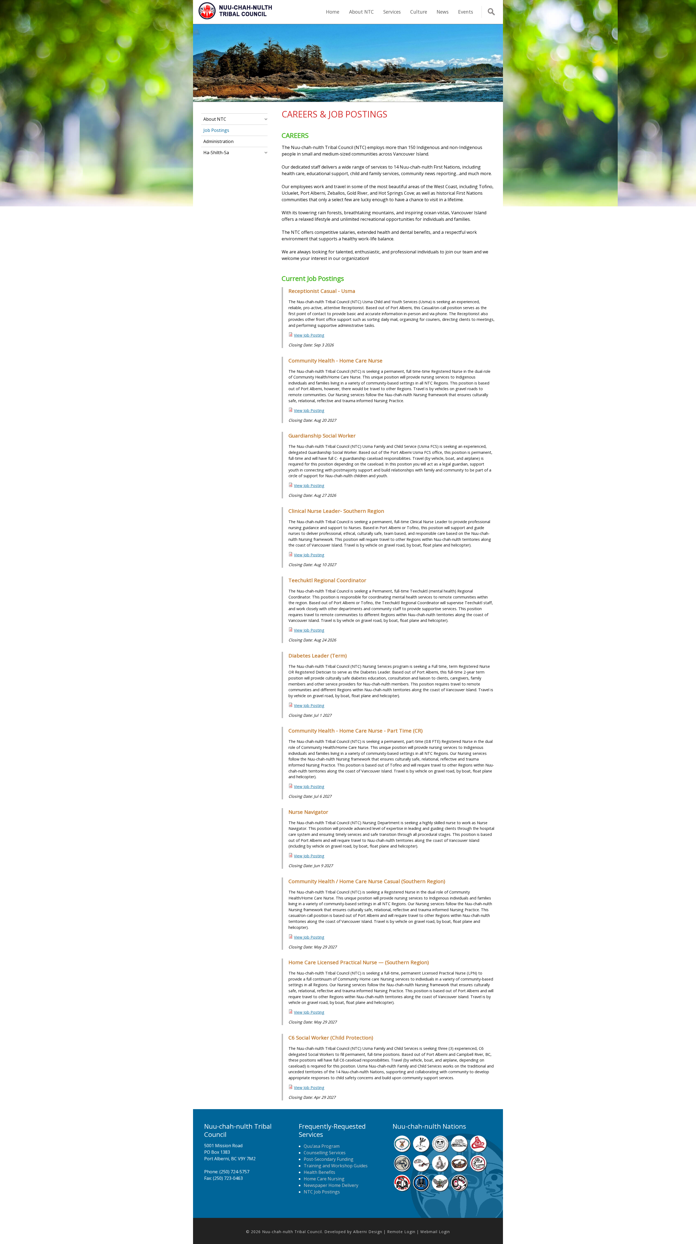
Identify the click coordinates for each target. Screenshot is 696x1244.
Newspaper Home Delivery (331, 1185)
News (443, 11)
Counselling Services (325, 1153)
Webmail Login (435, 1231)
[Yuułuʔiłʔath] (459, 1189)
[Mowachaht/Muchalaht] (440, 1170)
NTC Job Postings (322, 1192)
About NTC (361, 11)
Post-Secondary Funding (328, 1159)
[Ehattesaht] (440, 1150)
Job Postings (216, 130)
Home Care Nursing (324, 1179)
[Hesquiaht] (459, 1150)
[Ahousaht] (402, 1150)
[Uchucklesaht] (440, 1189)
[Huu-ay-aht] (402, 1170)
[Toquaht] (402, 1189)
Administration (218, 141)
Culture (418, 11)
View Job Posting (309, 335)
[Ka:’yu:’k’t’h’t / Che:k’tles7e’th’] (421, 1170)
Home (332, 11)
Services (392, 11)
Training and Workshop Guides (336, 1166)
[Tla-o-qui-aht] (478, 1170)
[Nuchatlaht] (459, 1170)
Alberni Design (367, 1231)
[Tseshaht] (421, 1189)
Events (465, 11)
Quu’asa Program (322, 1146)
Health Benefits (319, 1172)
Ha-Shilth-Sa (216, 153)
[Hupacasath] (478, 1150)
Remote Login (401, 1231)
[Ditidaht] (421, 1150)
